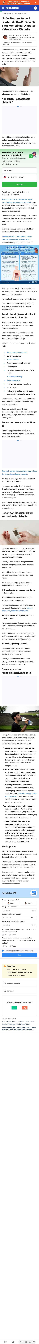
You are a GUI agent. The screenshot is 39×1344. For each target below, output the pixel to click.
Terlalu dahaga (13, 359)
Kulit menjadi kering (14, 377)
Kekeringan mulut (14, 380)
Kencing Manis (6, 13)
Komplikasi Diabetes (20, 13)
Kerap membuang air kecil (17, 352)
